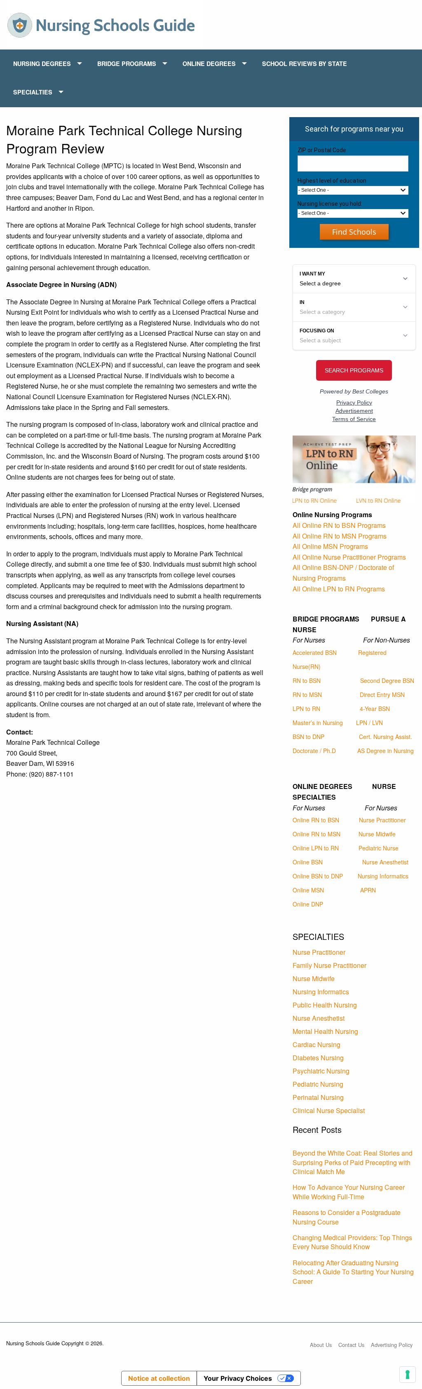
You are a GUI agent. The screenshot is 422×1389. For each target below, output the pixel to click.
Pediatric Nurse (379, 848)
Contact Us (351, 1345)
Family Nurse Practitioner (329, 965)
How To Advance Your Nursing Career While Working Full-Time (349, 1191)
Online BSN (308, 862)
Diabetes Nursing (318, 1057)
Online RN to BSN (316, 820)
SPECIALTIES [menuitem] (32, 92)
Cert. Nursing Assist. (385, 736)
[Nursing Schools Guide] (105, 23)
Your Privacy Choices (238, 1378)
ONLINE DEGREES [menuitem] (209, 63)
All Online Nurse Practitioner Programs (349, 557)
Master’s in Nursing (318, 722)
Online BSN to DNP (318, 876)
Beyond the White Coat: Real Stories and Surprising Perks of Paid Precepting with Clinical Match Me (353, 1162)
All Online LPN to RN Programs (339, 588)
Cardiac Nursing (316, 1044)
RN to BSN (307, 680)
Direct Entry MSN (382, 694)
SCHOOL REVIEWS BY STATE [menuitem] (304, 63)
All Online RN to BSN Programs (339, 525)
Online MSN (308, 890)
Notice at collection (159, 1378)
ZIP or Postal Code (322, 150)
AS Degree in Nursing (385, 750)
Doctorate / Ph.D (314, 750)
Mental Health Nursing (325, 1031)
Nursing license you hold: (330, 203)
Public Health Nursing (325, 1005)
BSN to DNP (308, 736)
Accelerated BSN (315, 652)
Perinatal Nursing (318, 1097)
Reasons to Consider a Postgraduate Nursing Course (347, 1217)
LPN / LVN (369, 722)
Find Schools (354, 232)
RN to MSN (307, 694)
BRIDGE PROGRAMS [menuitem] (126, 63)
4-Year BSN (375, 708)
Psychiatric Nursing (321, 1071)
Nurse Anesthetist (385, 862)
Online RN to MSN (316, 834)
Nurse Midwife (377, 834)
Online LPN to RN (316, 848)
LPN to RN (306, 708)
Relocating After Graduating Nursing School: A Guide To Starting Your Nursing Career (353, 1272)
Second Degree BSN (387, 680)
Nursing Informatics (383, 876)
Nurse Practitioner (382, 820)
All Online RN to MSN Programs (340, 536)
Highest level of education (332, 180)
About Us (321, 1345)
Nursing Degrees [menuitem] (42, 63)
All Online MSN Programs (330, 546)
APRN (368, 890)
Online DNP (308, 904)
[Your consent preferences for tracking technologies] (407, 1374)
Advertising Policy (392, 1345)
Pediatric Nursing (318, 1084)
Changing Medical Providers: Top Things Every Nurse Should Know (352, 1242)
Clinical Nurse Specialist (329, 1110)
